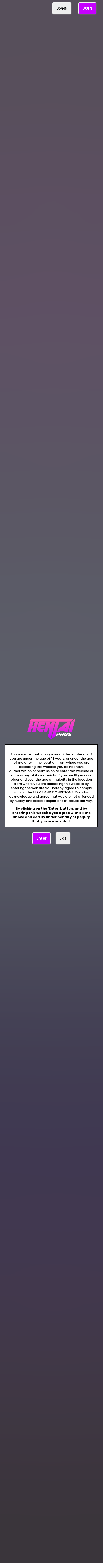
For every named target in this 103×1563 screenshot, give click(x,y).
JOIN (87, 8)
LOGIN (62, 8)
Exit (63, 838)
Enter (41, 838)
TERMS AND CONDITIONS (53, 792)
